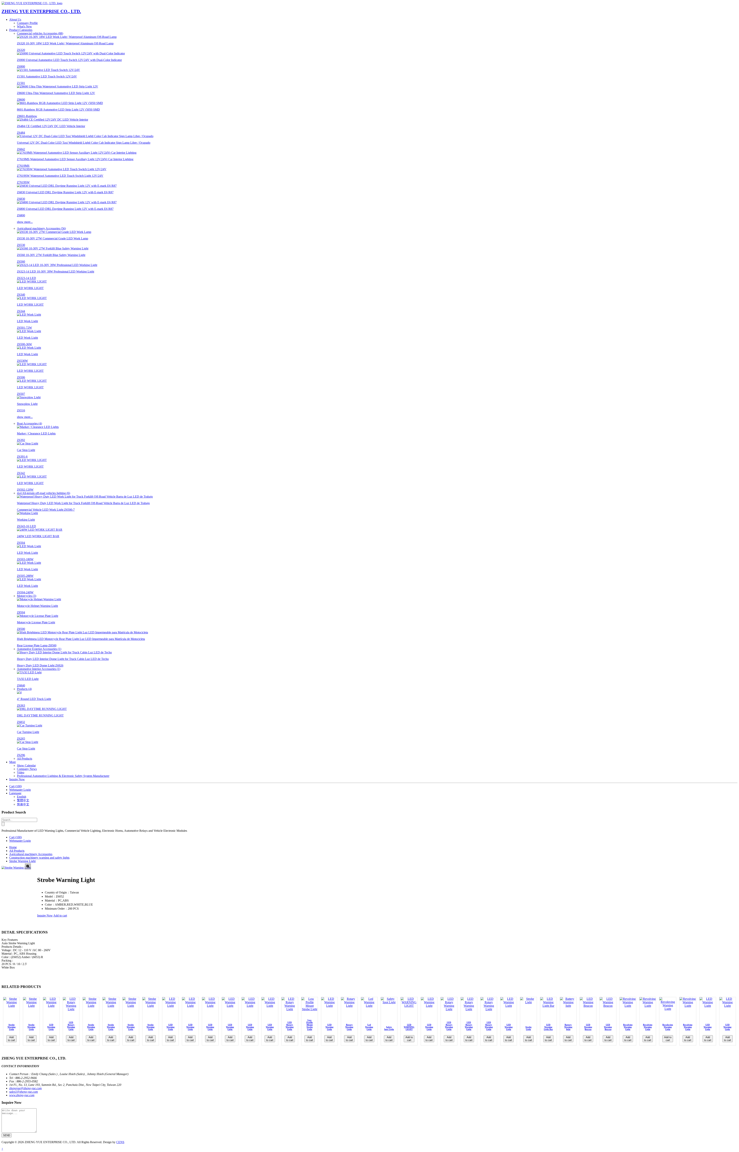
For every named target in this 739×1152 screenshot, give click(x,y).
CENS (120, 1142)
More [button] (12, 762)
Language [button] (15, 793)
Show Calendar (26, 765)
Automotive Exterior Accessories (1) (39, 649)
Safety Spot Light (389, 1028)
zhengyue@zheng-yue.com (25, 1088)
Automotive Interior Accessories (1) (38, 669)
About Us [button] (15, 19)
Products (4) (24, 689)
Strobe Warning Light (22, 861)
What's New (24, 26)
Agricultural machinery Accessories (30, 854)
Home (13, 847)
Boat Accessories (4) (29, 423)
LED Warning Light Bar (548, 1027)
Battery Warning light (568, 1027)
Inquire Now (17, 779)
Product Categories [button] (20, 30)
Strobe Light (528, 1028)
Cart (15, 786)
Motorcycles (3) (26, 595)
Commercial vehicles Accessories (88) (40, 33)
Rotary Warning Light (349, 1027)
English (21, 796)
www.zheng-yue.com (21, 1095)
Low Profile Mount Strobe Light (309, 1024)
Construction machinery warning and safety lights (39, 857)
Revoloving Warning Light (667, 1027)
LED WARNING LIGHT (409, 1027)
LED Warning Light (51, 1027)
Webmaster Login (20, 789)
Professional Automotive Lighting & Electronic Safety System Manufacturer (63, 775)
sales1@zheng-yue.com (23, 1091)
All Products (24, 758)
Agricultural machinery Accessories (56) (41, 228)
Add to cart (60, 915)
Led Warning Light (369, 1027)
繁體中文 (23, 800)
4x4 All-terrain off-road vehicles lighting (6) (43, 493)
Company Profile (27, 23)
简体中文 (23, 804)
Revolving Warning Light (628, 1027)
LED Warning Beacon (588, 1027)
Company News (27, 769)
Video (20, 772)
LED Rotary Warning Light (71, 1025)
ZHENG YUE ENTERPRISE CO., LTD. (41, 11)
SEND (6, 1135)
